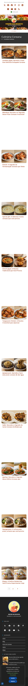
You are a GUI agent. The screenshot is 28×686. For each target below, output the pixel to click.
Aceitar (13, 678)
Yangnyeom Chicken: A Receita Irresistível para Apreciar (12, 322)
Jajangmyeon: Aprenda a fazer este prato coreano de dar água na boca (13, 375)
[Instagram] (14, 626)
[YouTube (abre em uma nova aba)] (11, 9)
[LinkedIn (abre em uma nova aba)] (22, 5)
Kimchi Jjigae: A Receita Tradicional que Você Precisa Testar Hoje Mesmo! (12, 270)
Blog (4, 641)
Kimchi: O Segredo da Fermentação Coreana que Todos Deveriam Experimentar (13, 166)
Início (4, 638)
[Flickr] (5, 630)
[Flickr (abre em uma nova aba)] (8, 9)
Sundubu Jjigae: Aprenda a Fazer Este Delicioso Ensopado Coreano (13, 61)
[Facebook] (9, 626)
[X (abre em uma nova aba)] (4, 5)
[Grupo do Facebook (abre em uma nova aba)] (11, 5)
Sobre (4, 647)
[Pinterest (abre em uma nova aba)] (15, 5)
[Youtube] (14, 630)
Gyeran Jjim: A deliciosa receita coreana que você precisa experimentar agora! (13, 218)
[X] (5, 626)
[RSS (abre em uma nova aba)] (19, 9)
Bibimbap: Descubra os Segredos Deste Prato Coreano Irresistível (13, 113)
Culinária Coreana (9, 39)
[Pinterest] (23, 626)
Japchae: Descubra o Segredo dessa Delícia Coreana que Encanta (12, 479)
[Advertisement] (14, 81)
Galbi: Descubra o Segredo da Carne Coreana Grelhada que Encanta (12, 427)
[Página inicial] (1, 39)
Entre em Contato (7, 644)
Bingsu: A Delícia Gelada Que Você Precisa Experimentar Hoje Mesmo (13, 583)
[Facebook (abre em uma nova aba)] (8, 5)
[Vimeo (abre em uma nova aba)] (15, 9)
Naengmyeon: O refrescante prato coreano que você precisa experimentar (13, 531)
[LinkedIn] (19, 626)
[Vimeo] (9, 630)
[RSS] (19, 630)
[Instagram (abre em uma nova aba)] (19, 5)
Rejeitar (13, 681)
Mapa (4, 650)
